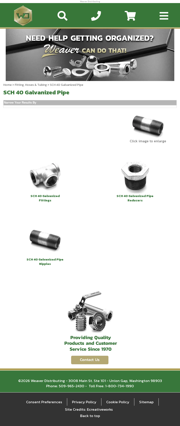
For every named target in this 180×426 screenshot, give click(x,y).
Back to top (90, 416)
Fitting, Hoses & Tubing (31, 85)
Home (7, 85)
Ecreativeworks (100, 409)
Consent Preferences (44, 402)
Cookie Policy (117, 402)
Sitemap (146, 402)
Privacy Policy (84, 402)
